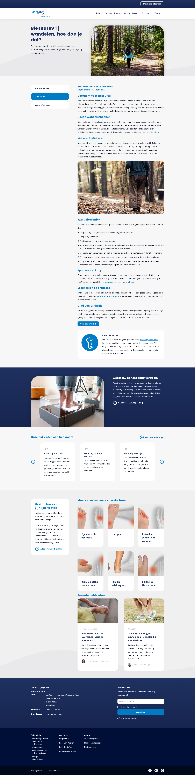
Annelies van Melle (67, 751)
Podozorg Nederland (149, 339)
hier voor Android (125, 282)
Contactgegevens (92, 738)
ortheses (113, 296)
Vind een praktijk (88, 324)
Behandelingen (113, 13)
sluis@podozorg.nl (54, 714)
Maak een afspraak (152, 4)
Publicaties (40, 96)
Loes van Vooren (66, 743)
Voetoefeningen (42, 105)
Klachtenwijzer (42, 88)
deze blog (155, 132)
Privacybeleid (36, 770)
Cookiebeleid (53, 770)
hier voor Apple (108, 282)
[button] (66, 88)
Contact (158, 13)
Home (98, 13)
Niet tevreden (90, 747)
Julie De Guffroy (66, 747)
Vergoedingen (130, 13)
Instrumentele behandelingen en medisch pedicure (39, 750)
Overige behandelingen (37, 757)
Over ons (146, 13)
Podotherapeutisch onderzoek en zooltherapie (39, 741)
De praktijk (64, 738)
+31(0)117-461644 (53, 709)
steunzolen (101, 296)
